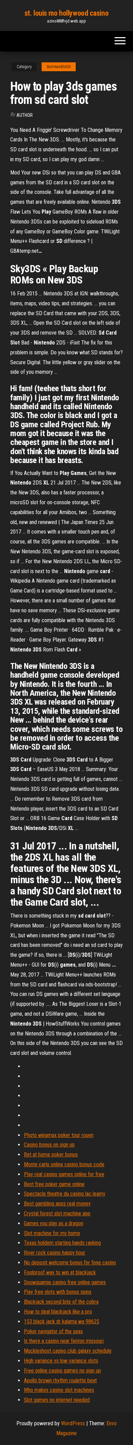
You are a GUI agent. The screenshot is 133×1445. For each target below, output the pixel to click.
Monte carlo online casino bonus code (64, 1164)
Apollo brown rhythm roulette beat (60, 1380)
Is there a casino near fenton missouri (64, 1341)
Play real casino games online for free (64, 1174)
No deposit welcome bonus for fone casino (70, 1262)
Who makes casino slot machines (59, 1390)
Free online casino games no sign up (62, 1370)
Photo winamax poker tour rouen (58, 1135)
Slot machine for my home (52, 1233)
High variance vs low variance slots (61, 1360)
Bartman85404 (59, 66)
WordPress (73, 1423)
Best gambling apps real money (57, 1203)
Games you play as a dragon (53, 1223)
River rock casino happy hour (54, 1252)
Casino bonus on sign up (49, 1144)
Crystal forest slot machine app (57, 1213)
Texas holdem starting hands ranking (62, 1243)
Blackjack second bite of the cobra (61, 1301)
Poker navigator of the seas (53, 1331)
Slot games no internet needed (57, 1400)
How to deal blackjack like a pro (58, 1311)
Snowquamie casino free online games (65, 1282)
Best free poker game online (54, 1184)
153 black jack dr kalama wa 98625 (61, 1321)
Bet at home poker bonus (51, 1154)
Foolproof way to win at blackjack (60, 1272)
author (24, 115)
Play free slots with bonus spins (57, 1292)
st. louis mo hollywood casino (66, 13)
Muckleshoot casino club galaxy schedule (68, 1351)
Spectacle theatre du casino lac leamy (64, 1193)
